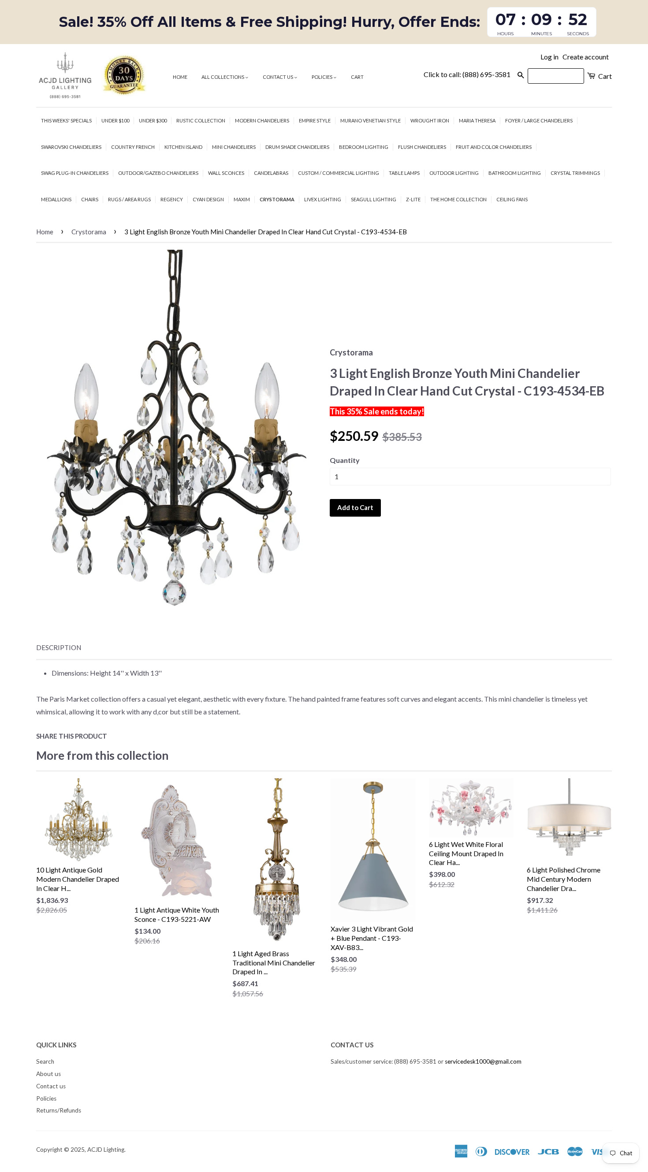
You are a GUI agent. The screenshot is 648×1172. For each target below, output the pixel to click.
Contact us (278, 77)
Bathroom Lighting (514, 173)
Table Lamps (404, 173)
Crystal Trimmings (575, 173)
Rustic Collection (200, 120)
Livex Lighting (322, 199)
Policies (322, 77)
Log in (549, 56)
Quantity (345, 460)
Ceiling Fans (512, 199)
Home (180, 77)
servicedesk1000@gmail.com (483, 1061)
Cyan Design (208, 199)
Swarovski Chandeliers (71, 147)
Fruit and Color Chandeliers (494, 147)
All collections (223, 77)
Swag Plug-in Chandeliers (74, 173)
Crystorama (277, 199)
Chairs (89, 199)
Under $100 (115, 120)
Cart (357, 77)
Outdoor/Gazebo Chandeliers (158, 173)
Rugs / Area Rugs (129, 199)
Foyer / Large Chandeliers (539, 120)
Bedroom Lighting (363, 147)
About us (48, 1073)
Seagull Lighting (373, 199)
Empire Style (315, 120)
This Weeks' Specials (66, 120)
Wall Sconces (226, 173)
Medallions (56, 199)
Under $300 (153, 120)
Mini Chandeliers (234, 147)
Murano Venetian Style (370, 120)
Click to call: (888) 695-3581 (467, 74)
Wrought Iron (429, 120)
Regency (171, 199)
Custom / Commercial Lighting (338, 173)
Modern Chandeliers (262, 120)
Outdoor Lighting (454, 173)
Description (58, 647)
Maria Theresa (477, 120)
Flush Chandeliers (422, 147)
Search (45, 1061)
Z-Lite (413, 199)
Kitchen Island (183, 147)
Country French (133, 147)
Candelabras (271, 173)
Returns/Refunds (58, 1110)
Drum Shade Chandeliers (297, 147)
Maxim (242, 199)
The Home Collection (458, 199)
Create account (585, 56)
